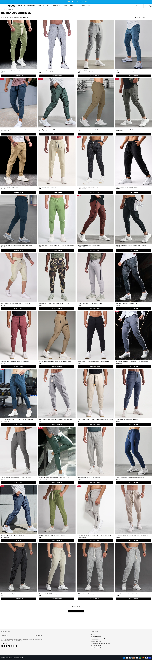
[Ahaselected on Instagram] (2, 646)
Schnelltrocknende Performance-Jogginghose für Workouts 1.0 (16, 245)
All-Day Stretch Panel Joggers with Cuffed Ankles (128, 593)
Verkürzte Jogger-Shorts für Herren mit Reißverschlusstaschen (16, 303)
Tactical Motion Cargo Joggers (8, 593)
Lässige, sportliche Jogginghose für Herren (49, 71)
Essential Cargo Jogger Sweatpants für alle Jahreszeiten (15, 361)
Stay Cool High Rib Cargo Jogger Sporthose (88, 71)
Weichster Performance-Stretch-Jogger (125, 71)
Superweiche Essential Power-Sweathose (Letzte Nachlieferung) (132, 361)
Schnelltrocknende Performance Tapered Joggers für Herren (16, 477)
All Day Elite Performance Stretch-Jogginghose (12, 535)
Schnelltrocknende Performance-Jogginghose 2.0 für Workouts (93, 129)
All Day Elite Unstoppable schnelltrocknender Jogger (14, 129)
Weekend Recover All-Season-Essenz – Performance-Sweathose (93, 361)
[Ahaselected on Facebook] (5, 646)
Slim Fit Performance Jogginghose (47, 187)
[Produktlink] (18, 49)
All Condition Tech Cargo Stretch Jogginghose (89, 245)
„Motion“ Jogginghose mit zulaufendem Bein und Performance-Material (95, 419)
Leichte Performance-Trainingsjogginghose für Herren (129, 187)
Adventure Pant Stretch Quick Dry (9, 187)
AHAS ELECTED (9, 657)
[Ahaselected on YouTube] (12, 646)
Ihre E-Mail (4, 635)
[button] (141, 6)
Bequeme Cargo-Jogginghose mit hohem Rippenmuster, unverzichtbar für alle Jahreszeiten (56, 419)
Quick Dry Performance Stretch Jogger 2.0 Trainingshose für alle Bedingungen (55, 361)
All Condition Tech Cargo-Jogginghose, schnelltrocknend (130, 129)
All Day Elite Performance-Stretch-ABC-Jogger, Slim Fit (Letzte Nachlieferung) (54, 477)
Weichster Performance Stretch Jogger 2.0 (126, 303)
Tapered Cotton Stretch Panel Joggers (48, 593)
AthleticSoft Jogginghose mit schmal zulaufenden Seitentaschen (132, 535)
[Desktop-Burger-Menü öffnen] (3, 6)
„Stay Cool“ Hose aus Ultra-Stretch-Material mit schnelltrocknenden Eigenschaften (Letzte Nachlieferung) (18, 419)
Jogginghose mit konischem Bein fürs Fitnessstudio (90, 303)
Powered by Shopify (18, 657)
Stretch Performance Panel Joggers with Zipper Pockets (53, 535)
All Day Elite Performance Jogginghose (49, 129)
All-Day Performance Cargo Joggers (86, 593)
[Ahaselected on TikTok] (9, 646)
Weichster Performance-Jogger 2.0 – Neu (88, 187)
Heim (2, 9)
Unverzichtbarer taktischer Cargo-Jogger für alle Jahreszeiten (131, 245)
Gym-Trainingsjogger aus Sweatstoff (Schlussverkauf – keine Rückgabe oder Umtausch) (95, 535)
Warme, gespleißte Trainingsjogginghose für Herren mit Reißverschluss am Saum (56, 245)
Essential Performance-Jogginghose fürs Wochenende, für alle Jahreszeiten (131, 477)
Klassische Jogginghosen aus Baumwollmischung (90, 477)
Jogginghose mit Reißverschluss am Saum (11, 71)
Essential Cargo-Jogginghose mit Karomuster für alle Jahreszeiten (55, 303)
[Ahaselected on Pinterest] (16, 646)
